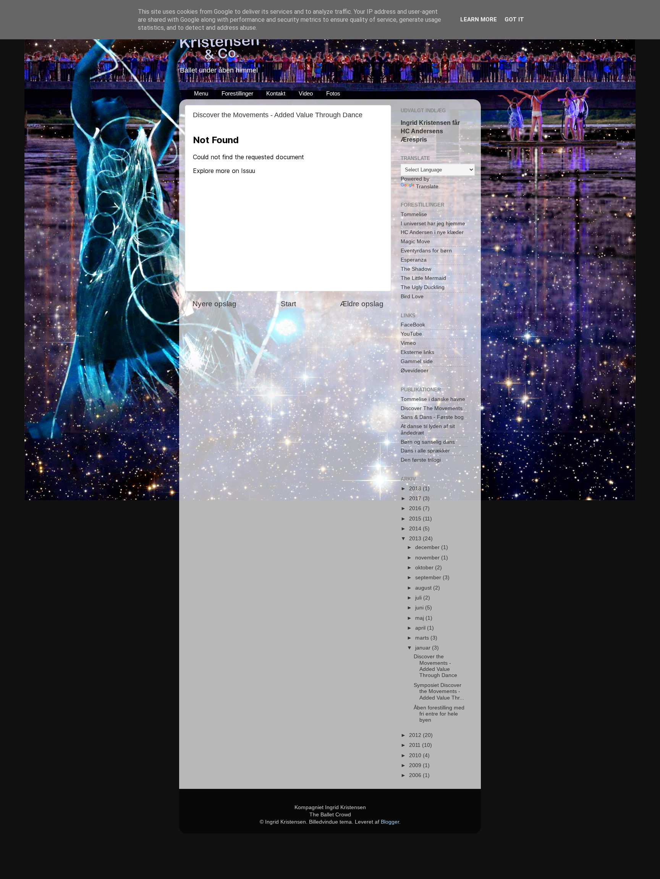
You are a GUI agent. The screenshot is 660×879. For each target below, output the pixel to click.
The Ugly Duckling (423, 287)
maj (420, 618)
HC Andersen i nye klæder (432, 232)
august (424, 588)
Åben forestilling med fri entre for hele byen (439, 714)
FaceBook (413, 325)
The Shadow (416, 269)
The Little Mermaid (423, 278)
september (429, 577)
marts (422, 638)
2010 (416, 755)
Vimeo (408, 343)
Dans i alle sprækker (425, 451)
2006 (416, 775)
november (428, 558)
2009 (416, 765)
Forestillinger (237, 93)
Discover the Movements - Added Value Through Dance (435, 666)
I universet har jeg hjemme (433, 223)
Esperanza (414, 260)
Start (288, 304)
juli (419, 598)
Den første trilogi (421, 460)
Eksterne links (417, 352)
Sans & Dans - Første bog (432, 417)
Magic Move (415, 241)
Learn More (478, 19)
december (428, 547)
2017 (416, 498)
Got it (514, 19)
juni (420, 608)
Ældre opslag (361, 304)
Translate (427, 186)
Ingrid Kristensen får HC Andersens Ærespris (430, 131)
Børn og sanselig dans (428, 442)
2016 (416, 508)
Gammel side (417, 361)
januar (423, 648)
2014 (416, 529)
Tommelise (414, 214)
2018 (416, 488)
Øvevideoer (415, 370)
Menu (201, 93)
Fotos (333, 93)
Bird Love (412, 296)
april (421, 628)
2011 (415, 745)
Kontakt (275, 93)
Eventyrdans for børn (426, 251)
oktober (425, 567)
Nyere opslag (214, 304)
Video (306, 93)
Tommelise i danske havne (433, 399)
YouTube (411, 334)
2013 (416, 538)
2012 (416, 735)
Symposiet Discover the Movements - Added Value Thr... (439, 691)
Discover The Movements (432, 408)
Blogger (390, 822)
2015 (416, 519)
